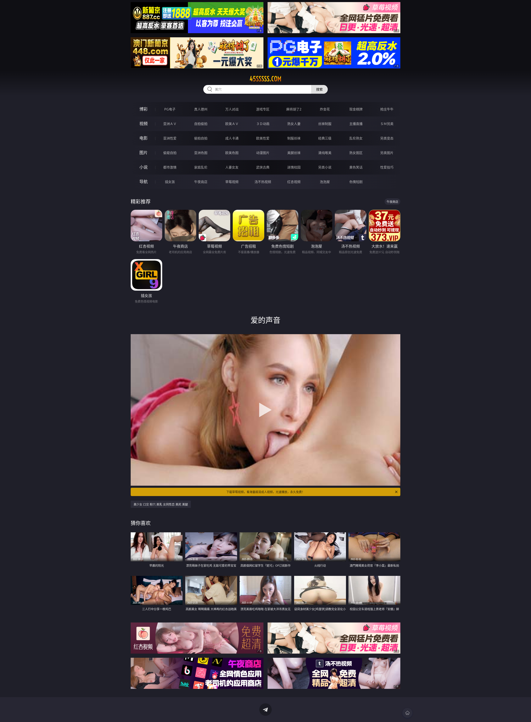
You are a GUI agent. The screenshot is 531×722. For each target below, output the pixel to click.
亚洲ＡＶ (170, 123)
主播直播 (356, 123)
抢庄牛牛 (386, 109)
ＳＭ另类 (386, 123)
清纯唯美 (324, 152)
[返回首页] (407, 713)
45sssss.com (265, 79)
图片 (143, 152)
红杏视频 (294, 182)
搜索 (319, 89)
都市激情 (170, 167)
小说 (143, 167)
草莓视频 (232, 182)
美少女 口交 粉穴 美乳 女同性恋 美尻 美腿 (161, 504)
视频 (143, 123)
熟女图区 (356, 152)
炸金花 (325, 109)
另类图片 (386, 152)
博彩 (143, 109)
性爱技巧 (386, 167)
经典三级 (324, 138)
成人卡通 (232, 138)
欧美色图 (232, 152)
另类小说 (324, 167)
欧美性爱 (262, 138)
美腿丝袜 (294, 152)
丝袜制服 (324, 123)
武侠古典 (262, 167)
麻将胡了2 (293, 109)
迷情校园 (294, 167)
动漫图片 (262, 152)
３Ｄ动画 (262, 123)
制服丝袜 (294, 138)
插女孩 (170, 182)
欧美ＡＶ (232, 123)
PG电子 (169, 109)
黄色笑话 (356, 167)
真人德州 (200, 109)
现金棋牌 (356, 109)
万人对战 (232, 109)
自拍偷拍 (200, 123)
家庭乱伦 (200, 167)
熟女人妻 (294, 123)
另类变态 (386, 138)
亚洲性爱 (170, 138)
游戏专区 (262, 109)
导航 (143, 181)
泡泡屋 (325, 182)
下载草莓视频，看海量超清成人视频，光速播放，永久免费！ (265, 492)
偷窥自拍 (170, 152)
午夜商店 (200, 182)
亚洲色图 (200, 152)
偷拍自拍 (200, 138)
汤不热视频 (263, 182)
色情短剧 (356, 182)
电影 (143, 138)
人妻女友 (232, 167)
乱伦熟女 (356, 138)
